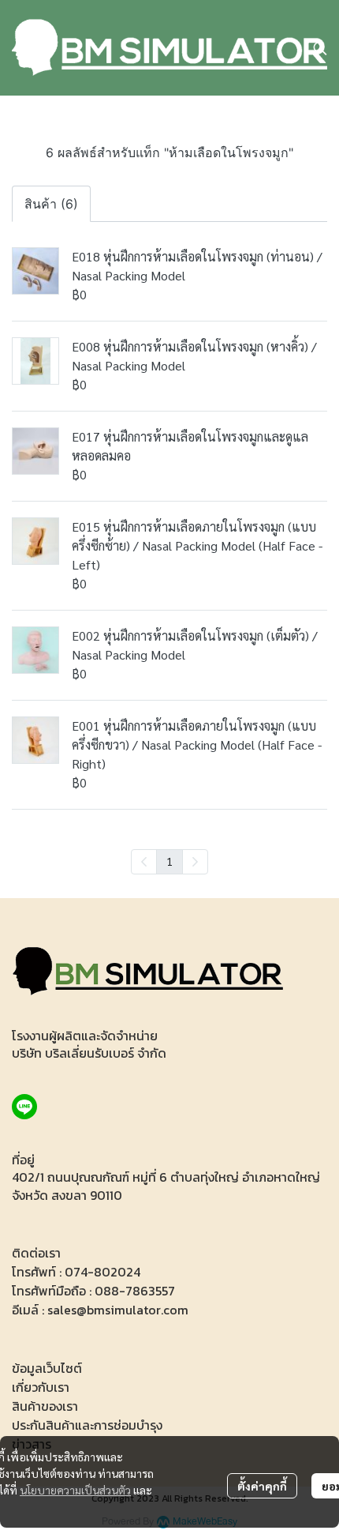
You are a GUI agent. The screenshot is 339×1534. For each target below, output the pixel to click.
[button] (320, 48)
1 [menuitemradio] (169, 861)
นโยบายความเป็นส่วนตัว (75, 1490)
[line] (24, 1106)
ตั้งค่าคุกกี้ (262, 1486)
